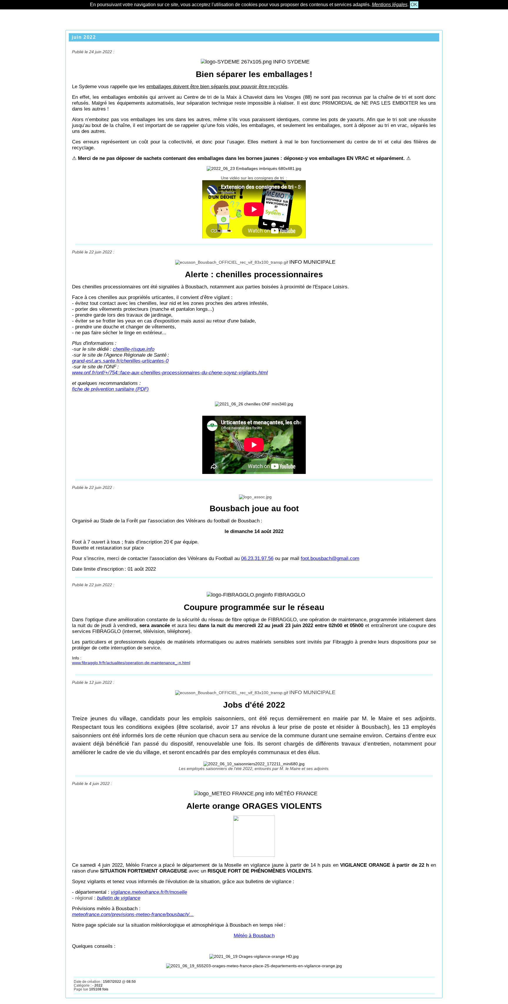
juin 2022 (84, 37)
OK (414, 4)
